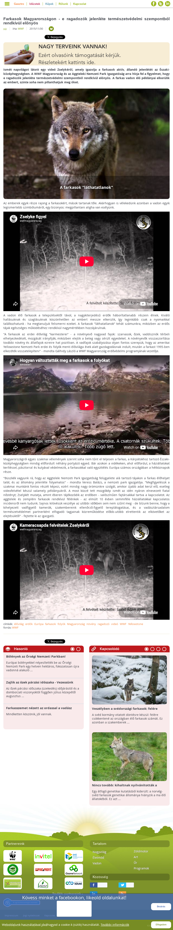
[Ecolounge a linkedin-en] (167, 3)
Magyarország (76, 624)
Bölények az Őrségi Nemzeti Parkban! (35, 656)
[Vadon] (51, 28)
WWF (21, 28)
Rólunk (63, 3)
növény (91, 624)
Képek (49, 3)
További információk (115, 925)
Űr (135, 863)
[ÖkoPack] (12, 870)
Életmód (98, 858)
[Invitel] (43, 856)
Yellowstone (135, 624)
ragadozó (103, 624)
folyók (61, 624)
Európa (38, 624)
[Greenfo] (12, 883)
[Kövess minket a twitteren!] (160, 3)
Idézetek (34, 3)
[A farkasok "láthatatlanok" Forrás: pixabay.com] (86, 143)
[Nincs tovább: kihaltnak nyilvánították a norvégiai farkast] (129, 756)
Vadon (97, 863)
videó (114, 624)
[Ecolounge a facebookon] (153, 3)
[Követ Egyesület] (74, 883)
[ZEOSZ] (43, 883)
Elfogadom (161, 924)
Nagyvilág (99, 852)
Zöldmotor (141, 851)
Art (136, 857)
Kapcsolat (79, 3)
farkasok (50, 624)
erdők (29, 624)
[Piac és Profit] (43, 870)
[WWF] (12, 856)
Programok (141, 868)
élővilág (19, 624)
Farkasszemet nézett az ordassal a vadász (39, 708)
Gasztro (19, 3)
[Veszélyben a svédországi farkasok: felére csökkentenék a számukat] (129, 680)
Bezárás (161, 906)
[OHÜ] (74, 856)
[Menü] (7, 4)
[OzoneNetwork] (74, 870)
